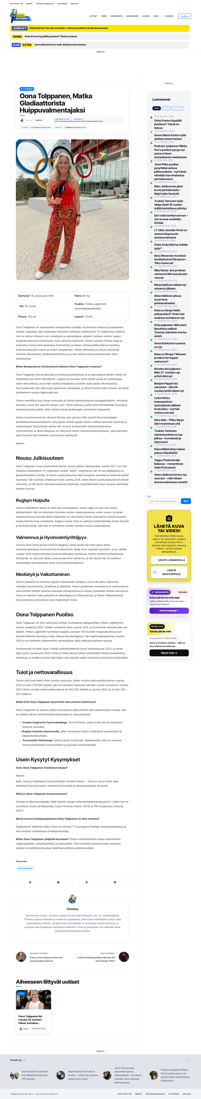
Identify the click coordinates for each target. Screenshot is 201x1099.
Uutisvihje (62, 4)
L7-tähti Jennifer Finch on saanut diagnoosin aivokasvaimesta (170, 234)
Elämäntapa (132, 16)
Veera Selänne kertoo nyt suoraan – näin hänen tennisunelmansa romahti (170, 478)
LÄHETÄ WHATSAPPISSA (167, 572)
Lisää (156, 16)
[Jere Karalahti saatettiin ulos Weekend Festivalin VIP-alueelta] (14, 1075)
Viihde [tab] (156, 108)
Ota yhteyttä (16, 4)
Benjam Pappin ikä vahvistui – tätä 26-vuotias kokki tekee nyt (169, 387)
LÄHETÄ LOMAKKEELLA (169, 560)
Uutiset (93, 16)
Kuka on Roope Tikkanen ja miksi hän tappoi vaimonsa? (170, 358)
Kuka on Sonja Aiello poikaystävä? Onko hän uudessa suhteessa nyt (169, 314)
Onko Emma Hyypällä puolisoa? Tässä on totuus (51, 36)
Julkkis (146, 16)
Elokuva (169, 16)
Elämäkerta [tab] (177, 108)
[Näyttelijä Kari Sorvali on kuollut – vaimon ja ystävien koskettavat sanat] (60, 1075)
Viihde (104, 16)
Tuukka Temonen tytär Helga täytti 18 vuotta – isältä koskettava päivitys (170, 204)
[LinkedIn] (115, 882)
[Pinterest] (87, 882)
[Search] (190, 4)
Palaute (74, 4)
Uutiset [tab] (166, 108)
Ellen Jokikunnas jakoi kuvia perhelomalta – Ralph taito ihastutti (168, 190)
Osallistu (184, 16)
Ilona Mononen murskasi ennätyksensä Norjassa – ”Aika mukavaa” (170, 259)
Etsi (149, 496)
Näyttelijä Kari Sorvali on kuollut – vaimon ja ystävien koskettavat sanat (68, 28)
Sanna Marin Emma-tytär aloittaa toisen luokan (60, 44)
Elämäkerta (117, 16)
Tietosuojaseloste (45, 4)
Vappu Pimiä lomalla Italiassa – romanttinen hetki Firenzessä (168, 463)
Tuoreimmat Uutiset (45, 1094)
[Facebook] (30, 882)
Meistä (29, 4)
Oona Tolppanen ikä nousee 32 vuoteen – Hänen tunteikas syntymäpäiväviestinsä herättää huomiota (32, 1023)
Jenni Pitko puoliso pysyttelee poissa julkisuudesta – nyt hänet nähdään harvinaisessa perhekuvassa (170, 172)
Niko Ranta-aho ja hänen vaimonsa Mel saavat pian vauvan (170, 274)
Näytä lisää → (169, 652)
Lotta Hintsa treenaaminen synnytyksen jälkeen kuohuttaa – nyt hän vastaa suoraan (167, 405)
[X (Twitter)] (58, 882)
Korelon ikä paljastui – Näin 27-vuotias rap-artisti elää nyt (168, 372)
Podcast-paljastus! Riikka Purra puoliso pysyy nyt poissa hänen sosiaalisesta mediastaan (175, 1075)
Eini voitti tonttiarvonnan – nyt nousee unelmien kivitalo (171, 219)
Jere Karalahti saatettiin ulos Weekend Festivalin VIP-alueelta (35, 1075)
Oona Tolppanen (25, 868)
